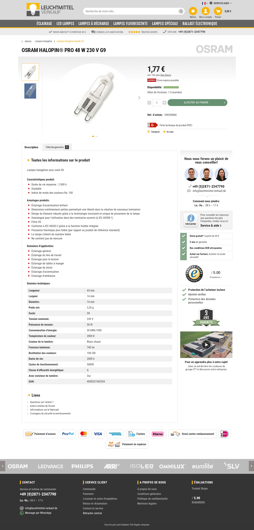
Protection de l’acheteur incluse (206, 289)
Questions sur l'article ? (41, 402)
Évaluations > (216, 277)
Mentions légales (147, 503)
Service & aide (209, 225)
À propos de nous (147, 489)
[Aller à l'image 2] (97, 136)
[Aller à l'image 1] (93, 136)
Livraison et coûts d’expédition (100, 498)
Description (31, 147)
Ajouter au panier (196, 102)
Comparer (155, 131)
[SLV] (208, 466)
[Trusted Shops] (193, 273)
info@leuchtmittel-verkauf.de (209, 191)
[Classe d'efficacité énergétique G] (152, 125)
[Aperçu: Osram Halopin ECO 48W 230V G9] (30, 72)
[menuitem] (199, 3)
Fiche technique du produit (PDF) (176, 125)
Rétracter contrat (92, 513)
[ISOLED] (116, 466)
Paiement (88, 494)
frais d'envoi (165, 75)
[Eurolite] (177, 466)
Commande (89, 489)
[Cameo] (238, 466)
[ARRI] (86, 466)
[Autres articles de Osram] (214, 49)
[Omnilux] (147, 466)
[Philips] (56, 466)
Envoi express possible (168, 80)
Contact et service (93, 508)
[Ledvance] (25, 466)
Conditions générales (149, 494)
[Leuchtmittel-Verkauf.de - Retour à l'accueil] (50, 9)
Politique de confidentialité (152, 498)
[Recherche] (181, 11)
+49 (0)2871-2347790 (191, 31)
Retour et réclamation (95, 503)
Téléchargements (57, 147)
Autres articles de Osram (42, 405)
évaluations (198, 502)
